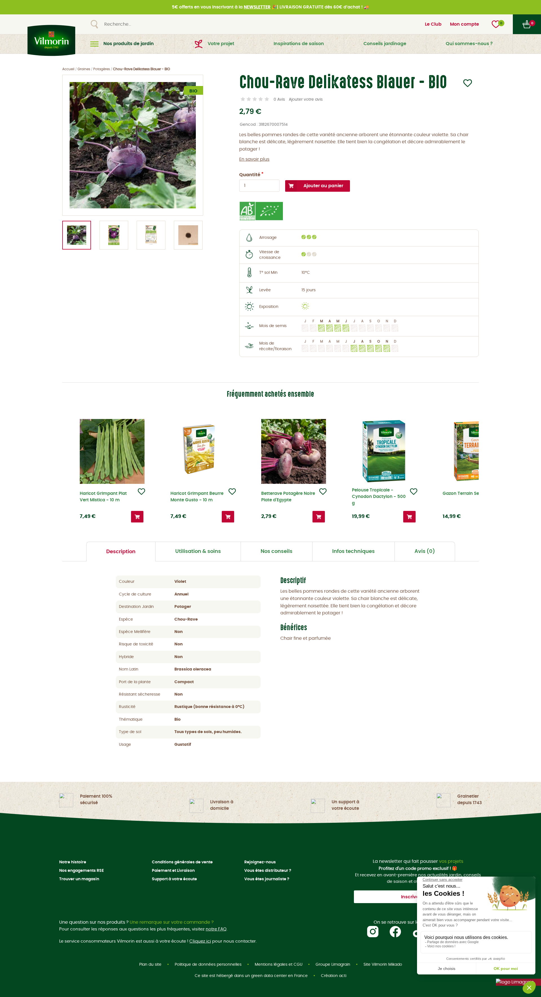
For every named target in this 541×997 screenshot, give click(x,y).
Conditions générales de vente (182, 862)
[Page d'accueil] (50, 40)
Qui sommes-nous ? (469, 43)
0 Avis (279, 100)
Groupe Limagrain (333, 965)
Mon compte (464, 24)
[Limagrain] (518, 982)
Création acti (333, 976)
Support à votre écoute (174, 879)
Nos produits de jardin (128, 43)
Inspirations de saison (299, 43)
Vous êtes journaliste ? (266, 879)
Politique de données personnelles (208, 965)
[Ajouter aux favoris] (464, 85)
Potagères (101, 69)
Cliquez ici (200, 941)
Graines (83, 69)
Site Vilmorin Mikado (382, 965)
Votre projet (221, 43)
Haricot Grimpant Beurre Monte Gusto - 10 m (196, 496)
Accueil (68, 69)
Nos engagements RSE (81, 871)
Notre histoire (72, 862)
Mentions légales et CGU (278, 965)
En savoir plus (254, 159)
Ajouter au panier (323, 186)
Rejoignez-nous (260, 862)
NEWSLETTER (257, 7)
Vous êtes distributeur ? (267, 871)
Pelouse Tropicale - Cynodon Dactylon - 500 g (379, 496)
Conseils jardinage (384, 43)
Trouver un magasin (79, 879)
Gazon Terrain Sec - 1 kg (468, 493)
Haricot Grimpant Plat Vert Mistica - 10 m (103, 496)
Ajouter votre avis (306, 100)
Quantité (249, 175)
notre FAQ (216, 929)
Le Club (433, 24)
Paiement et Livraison (173, 871)
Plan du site (150, 965)
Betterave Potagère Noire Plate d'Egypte (288, 496)
